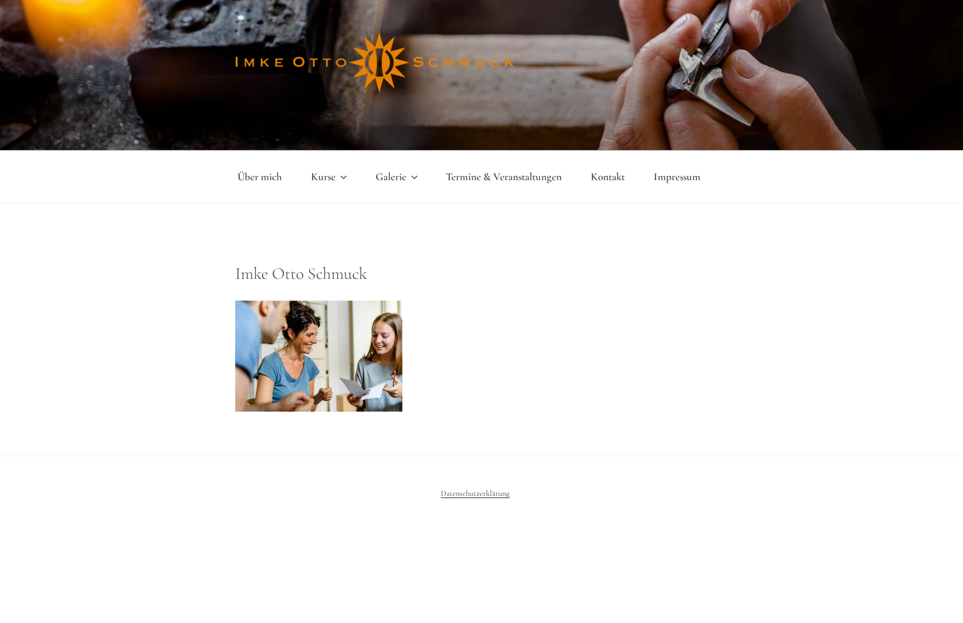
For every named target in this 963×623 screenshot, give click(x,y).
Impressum (677, 176)
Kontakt (608, 176)
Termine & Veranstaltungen (504, 176)
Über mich (259, 176)
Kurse (323, 176)
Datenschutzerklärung (475, 493)
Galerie (391, 176)
